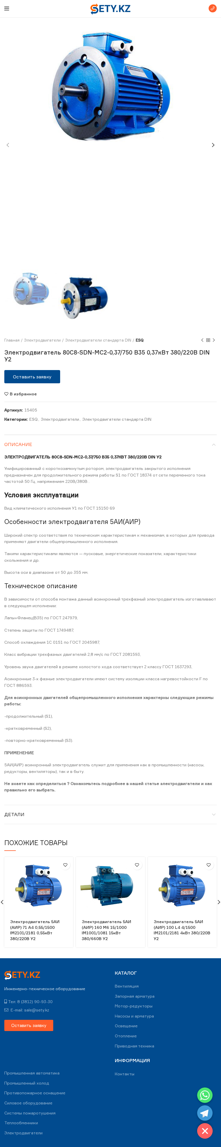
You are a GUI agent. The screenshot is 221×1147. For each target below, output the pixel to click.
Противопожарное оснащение (34, 1092)
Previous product (202, 340)
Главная (12, 340)
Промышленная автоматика (32, 1072)
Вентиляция (127, 986)
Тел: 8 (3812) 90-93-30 (30, 1001)
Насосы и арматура (134, 1015)
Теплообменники (21, 1122)
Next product (214, 340)
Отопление (126, 1035)
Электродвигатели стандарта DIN (98, 340)
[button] (32, 376)
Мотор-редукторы (134, 1005)
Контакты (124, 1073)
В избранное (23, 394)
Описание (18, 444)
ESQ (140, 340)
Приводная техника (134, 1045)
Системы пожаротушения (30, 1112)
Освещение (126, 1025)
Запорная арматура (135, 996)
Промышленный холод (26, 1083)
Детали (14, 814)
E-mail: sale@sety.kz (29, 1009)
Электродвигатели (42, 340)
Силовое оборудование (28, 1102)
